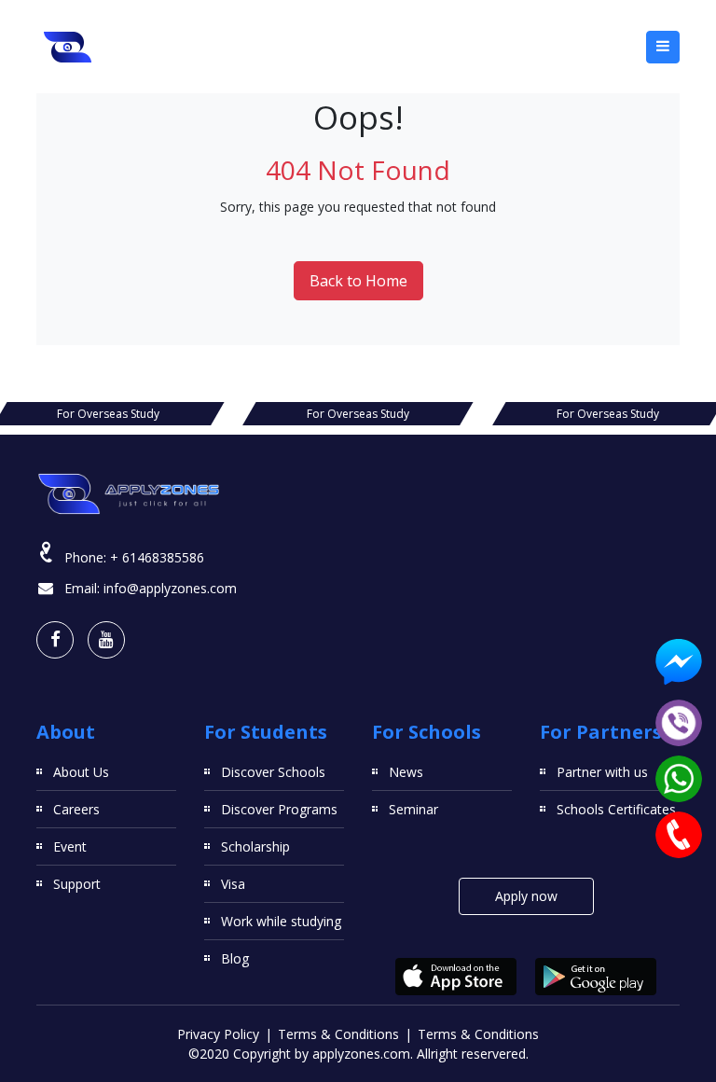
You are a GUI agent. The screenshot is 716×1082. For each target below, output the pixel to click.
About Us (81, 772)
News (406, 772)
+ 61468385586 (157, 557)
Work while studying (281, 921)
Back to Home (358, 280)
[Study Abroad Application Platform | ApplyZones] (68, 46)
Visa (233, 884)
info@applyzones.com (170, 588)
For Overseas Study (108, 414)
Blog (235, 958)
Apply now (526, 896)
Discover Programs (279, 809)
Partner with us (602, 772)
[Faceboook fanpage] (55, 640)
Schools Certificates (616, 809)
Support (77, 884)
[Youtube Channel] (106, 640)
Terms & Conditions (338, 1034)
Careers (76, 809)
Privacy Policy (218, 1034)
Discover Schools (273, 772)
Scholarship (255, 846)
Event (70, 846)
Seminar (413, 809)
